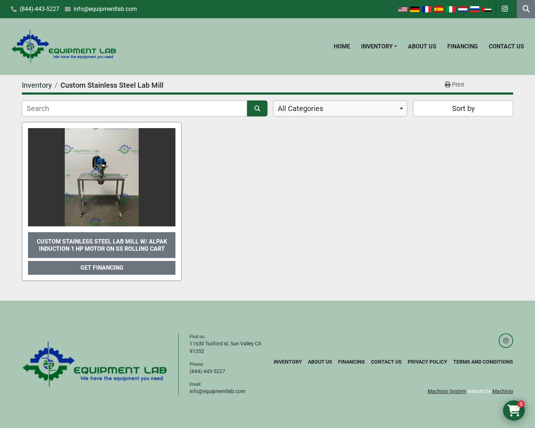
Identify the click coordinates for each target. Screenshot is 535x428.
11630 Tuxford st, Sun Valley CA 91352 (225, 347)
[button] (379, 46)
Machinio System (447, 391)
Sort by (463, 108)
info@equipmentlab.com (105, 8)
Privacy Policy (427, 362)
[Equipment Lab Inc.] (94, 364)
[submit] (257, 108)
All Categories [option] (300, 108)
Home (342, 46)
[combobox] (340, 108)
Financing (462, 46)
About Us (422, 46)
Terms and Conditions (483, 362)
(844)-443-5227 (39, 8)
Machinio (502, 391)
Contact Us (506, 46)
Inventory (377, 46)
